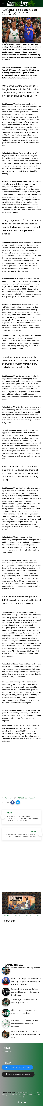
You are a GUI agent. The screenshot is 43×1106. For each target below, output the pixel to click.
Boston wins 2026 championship (25, 967)
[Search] (40, 3)
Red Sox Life (14, 1095)
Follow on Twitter (19, 1067)
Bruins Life (32, 1095)
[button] (12, 802)
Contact (32, 1093)
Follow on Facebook (19, 1074)
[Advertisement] (21, 771)
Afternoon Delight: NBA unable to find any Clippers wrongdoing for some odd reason (26, 981)
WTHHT (25, 1093)
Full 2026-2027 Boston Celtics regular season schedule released (24, 1023)
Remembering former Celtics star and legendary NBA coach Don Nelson (25, 992)
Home (20, 1093)
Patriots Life (23, 1095)
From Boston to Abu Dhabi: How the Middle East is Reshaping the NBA (25, 1034)
